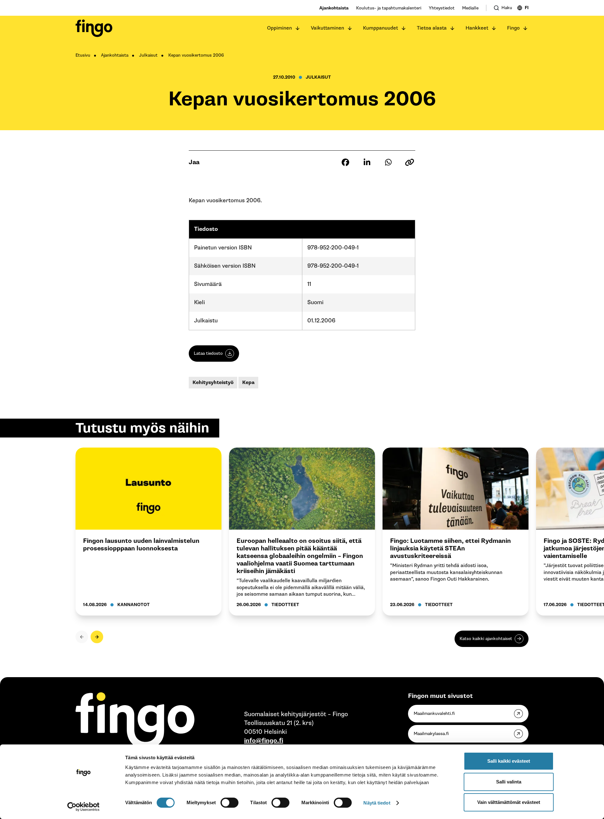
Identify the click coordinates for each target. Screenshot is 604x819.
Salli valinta (508, 781)
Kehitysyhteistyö (213, 382)
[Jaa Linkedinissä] (366, 162)
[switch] (229, 803)
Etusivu (83, 55)
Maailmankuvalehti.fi (434, 713)
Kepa (248, 382)
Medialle (470, 8)
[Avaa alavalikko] (297, 28)
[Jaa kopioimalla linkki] (409, 162)
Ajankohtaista (334, 8)
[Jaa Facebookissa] (345, 162)
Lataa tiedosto (208, 353)
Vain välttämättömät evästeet (508, 802)
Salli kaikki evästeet (508, 761)
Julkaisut (148, 55)
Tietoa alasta (432, 28)
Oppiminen (279, 28)
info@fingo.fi (263, 741)
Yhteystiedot (442, 8)
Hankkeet (477, 28)
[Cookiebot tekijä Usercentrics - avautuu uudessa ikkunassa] (83, 806)
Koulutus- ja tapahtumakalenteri (388, 8)
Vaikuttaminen (327, 28)
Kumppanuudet (380, 28)
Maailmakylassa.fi (431, 734)
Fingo (513, 28)
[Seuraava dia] (97, 637)
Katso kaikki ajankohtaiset (486, 639)
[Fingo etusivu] (94, 28)
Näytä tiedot (376, 802)
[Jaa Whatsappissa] (388, 162)
